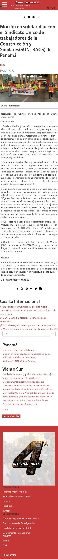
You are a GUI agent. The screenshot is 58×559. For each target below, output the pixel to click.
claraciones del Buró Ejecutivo (20, 523)
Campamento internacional (16, 532)
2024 (2, 64)
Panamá (7, 71)
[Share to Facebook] (20, 17)
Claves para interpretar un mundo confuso (23, 381)
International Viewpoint (15, 491)
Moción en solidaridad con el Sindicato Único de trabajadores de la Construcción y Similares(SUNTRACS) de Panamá (26, 357)
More (5, 409)
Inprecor (7, 501)
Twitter (6, 510)
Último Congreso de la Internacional (21, 518)
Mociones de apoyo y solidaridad (18, 350)
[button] (38, 17)
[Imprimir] (40, 288)
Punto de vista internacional (17, 496)
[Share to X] (24, 17)
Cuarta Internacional (11, 105)
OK (53, 334)
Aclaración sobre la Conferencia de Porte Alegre (23, 306)
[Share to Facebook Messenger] (29, 17)
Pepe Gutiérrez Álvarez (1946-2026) (19, 404)
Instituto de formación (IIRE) (17, 527)
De (4, 523)
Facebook (7, 505)
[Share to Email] (33, 17)
